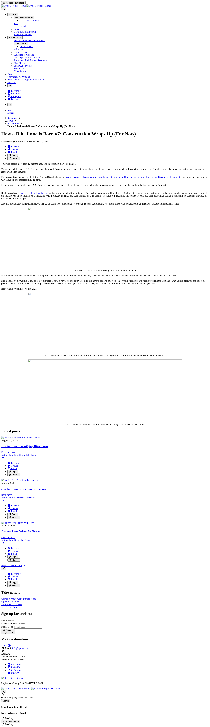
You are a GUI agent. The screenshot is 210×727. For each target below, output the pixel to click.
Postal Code (7, 626)
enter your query (9, 697)
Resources (12, 118)
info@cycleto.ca (20, 648)
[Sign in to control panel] (13, 678)
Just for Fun (13, 123)
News (10, 120)
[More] (9, 85)
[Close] (3, 568)
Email (9, 623)
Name (4, 620)
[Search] (3, 8)
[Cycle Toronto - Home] (26, 5)
